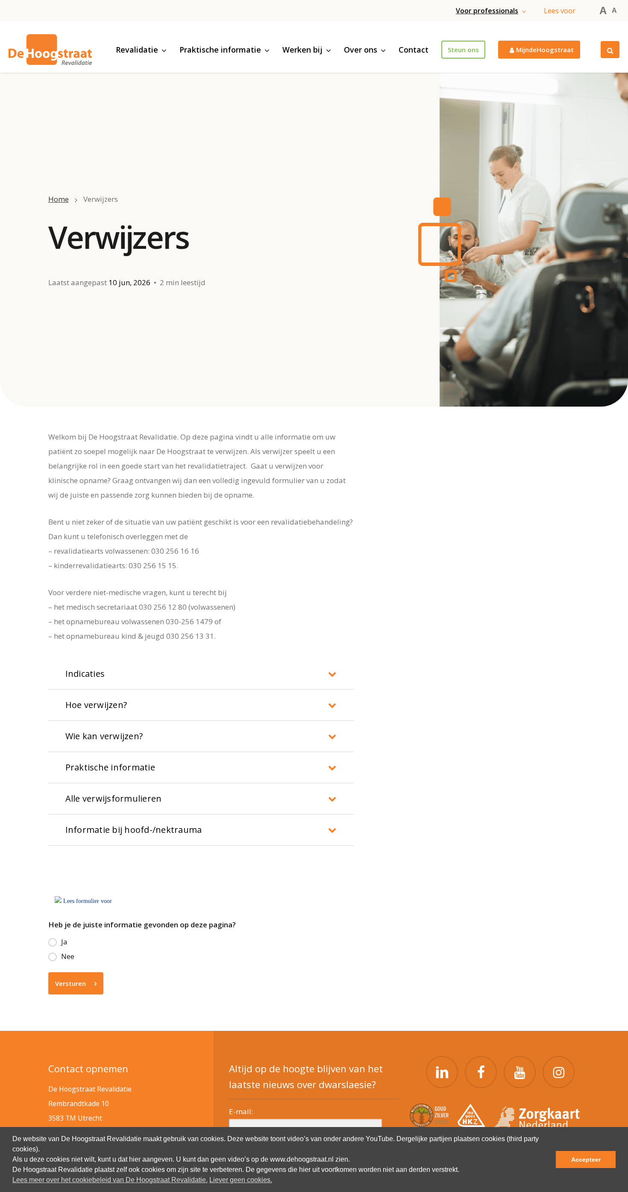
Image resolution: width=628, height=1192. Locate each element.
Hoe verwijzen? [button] (96, 705)
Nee (67, 956)
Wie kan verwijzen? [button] (104, 736)
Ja (64, 942)
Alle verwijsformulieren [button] (113, 798)
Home (58, 199)
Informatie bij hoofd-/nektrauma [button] (133, 829)
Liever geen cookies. (240, 1179)
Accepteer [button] (586, 1159)
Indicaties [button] (85, 673)
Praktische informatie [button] (110, 767)
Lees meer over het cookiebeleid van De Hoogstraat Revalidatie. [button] (110, 1179)
